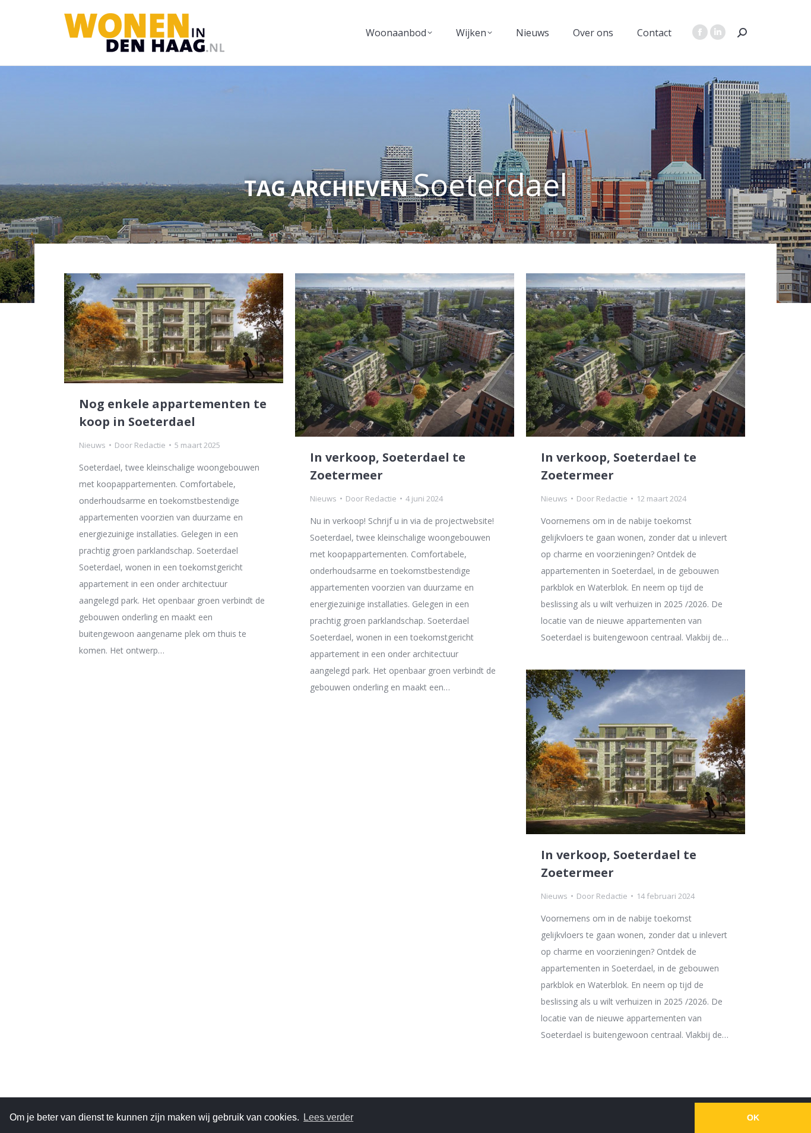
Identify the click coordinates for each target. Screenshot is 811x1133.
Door (140, 445)
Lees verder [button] (328, 1117)
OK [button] (753, 1117)
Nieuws (92, 445)
